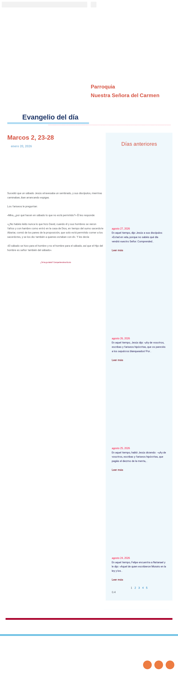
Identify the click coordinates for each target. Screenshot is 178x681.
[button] (44, 4)
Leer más (117, 250)
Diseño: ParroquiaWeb (164, 676)
